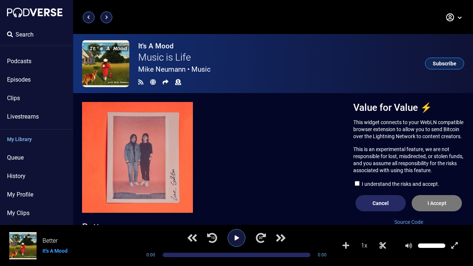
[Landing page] (35, 12)
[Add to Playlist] (346, 245)
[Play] (236, 238)
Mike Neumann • (174, 69)
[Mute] (408, 245)
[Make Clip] (383, 245)
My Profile (20, 194)
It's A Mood (156, 46)
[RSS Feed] (140, 82)
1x (364, 245)
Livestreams (23, 116)
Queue (15, 157)
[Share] (166, 82)
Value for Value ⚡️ (392, 107)
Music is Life (164, 57)
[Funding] (178, 82)
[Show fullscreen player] (454, 245)
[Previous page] (89, 17)
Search (25, 34)
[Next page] (106, 17)
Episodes (19, 79)
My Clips (18, 212)
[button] (454, 17)
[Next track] (281, 238)
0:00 (150, 255)
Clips (13, 98)
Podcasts (19, 61)
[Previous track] (192, 238)
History (16, 176)
